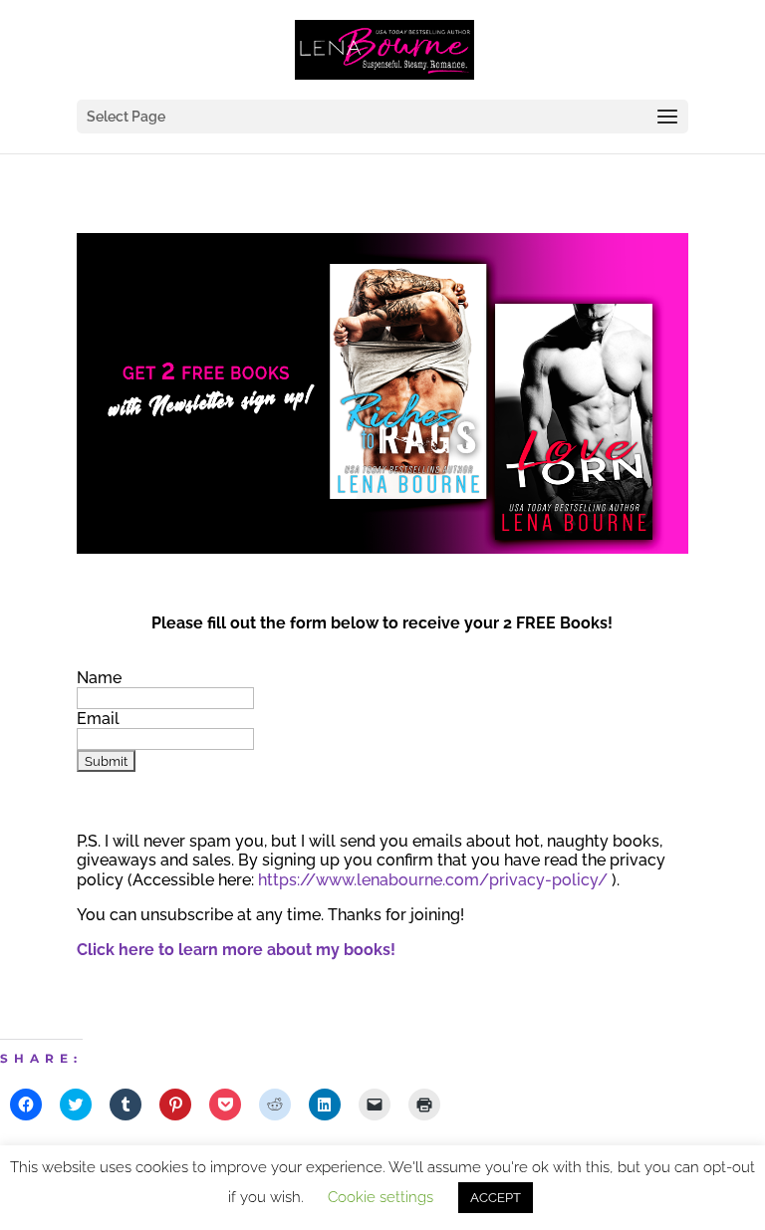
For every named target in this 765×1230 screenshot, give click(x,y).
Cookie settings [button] (380, 1197)
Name (99, 677)
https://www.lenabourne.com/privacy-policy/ (433, 879)
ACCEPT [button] (495, 1197)
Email (98, 718)
